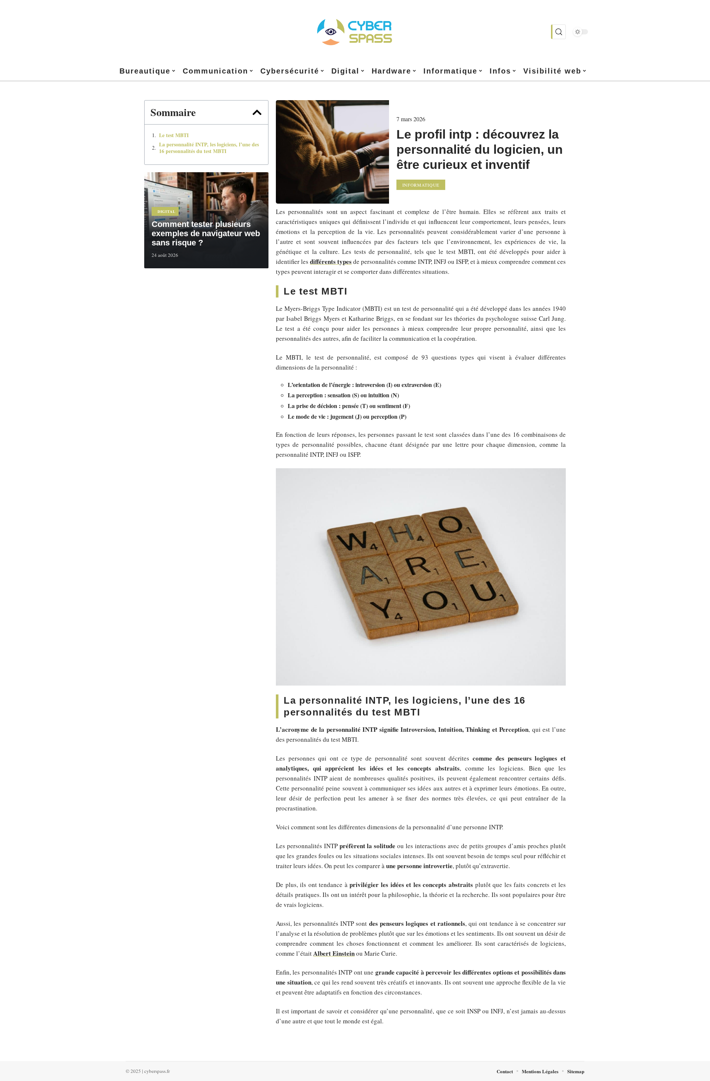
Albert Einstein (334, 953)
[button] (257, 112)
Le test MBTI (174, 135)
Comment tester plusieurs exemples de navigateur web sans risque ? (206, 233)
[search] (558, 31)
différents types (331, 261)
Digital (167, 211)
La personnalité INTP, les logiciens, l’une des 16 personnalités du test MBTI (209, 147)
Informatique (420, 185)
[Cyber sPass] (355, 32)
